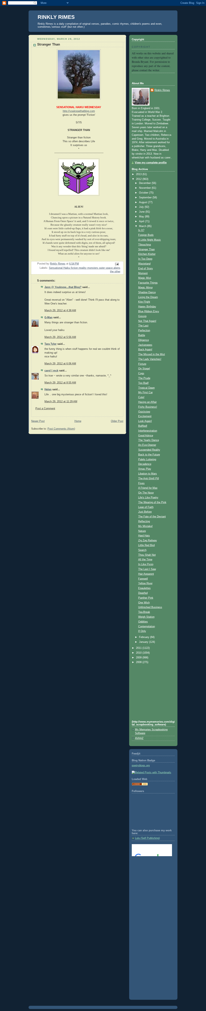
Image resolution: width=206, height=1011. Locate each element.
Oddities (143, 621)
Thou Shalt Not (147, 555)
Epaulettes (144, 588)
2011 (139, 648)
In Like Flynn (145, 564)
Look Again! (145, 421)
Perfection (144, 330)
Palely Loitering (147, 459)
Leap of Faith (145, 507)
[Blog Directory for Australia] (140, 784)
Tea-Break (144, 612)
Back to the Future (149, 454)
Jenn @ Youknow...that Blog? (62, 287)
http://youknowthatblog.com (79, 111)
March (143, 226)
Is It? (141, 230)
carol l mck (51, 370)
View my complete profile (151, 162)
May (142, 216)
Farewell (143, 578)
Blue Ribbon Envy (148, 311)
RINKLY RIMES (56, 17)
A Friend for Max (148, 488)
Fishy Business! (147, 407)
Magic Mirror (145, 287)
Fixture (142, 364)
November (145, 188)
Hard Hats (144, 535)
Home (77, 421)
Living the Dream (148, 297)
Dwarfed (143, 593)
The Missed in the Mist (151, 354)
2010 (139, 652)
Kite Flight (144, 301)
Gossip (142, 316)
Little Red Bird (146, 545)
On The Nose (146, 492)
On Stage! (144, 368)
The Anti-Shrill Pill (148, 478)
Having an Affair (147, 402)
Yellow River (145, 583)
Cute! (141, 397)
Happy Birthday (147, 306)
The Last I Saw (147, 569)
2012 (139, 179)
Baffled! (142, 426)
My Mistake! (145, 526)
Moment (143, 273)
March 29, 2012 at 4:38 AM (60, 310)
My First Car (145, 392)
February (144, 637)
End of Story (145, 268)
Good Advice (145, 435)
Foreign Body (146, 235)
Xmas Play (144, 468)
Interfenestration (147, 430)
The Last (143, 325)
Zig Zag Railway (147, 540)
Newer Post (38, 421)
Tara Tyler (50, 344)
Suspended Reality (149, 449)
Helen (48, 389)
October (144, 192)
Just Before (145, 511)
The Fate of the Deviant (152, 516)
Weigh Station (146, 617)
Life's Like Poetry (148, 497)
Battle (141, 335)
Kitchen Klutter (147, 254)
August (143, 202)
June (142, 211)
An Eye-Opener (147, 445)
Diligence (143, 340)
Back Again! (145, 349)
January (144, 642)
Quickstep (144, 411)
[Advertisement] (150, 876)
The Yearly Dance (148, 440)
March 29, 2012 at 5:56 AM (60, 337)
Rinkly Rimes (162, 90)
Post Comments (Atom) (61, 428)
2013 (139, 174)
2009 (139, 657)
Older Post (117, 421)
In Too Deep (145, 259)
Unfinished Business (150, 607)
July (142, 207)
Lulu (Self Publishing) (147, 838)
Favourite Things (148, 282)
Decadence (144, 464)
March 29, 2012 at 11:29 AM (60, 401)
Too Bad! (143, 383)
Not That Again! (147, 321)
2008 (139, 662)
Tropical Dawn (146, 387)
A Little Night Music (149, 239)
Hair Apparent (146, 574)
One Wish (144, 602)
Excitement (144, 416)
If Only (142, 631)
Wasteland (144, 263)
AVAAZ (139, 738)
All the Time (145, 559)
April (142, 221)
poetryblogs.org (141, 765)
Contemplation (146, 626)
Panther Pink (145, 597)
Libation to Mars (147, 473)
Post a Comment (45, 408)
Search (142, 550)
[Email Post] (116, 263)
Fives (141, 483)
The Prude (144, 378)
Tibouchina (144, 244)
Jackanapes (145, 345)
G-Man (48, 317)
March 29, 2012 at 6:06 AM (60, 363)
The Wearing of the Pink (152, 502)
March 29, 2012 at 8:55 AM (60, 382)
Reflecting (144, 521)
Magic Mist (144, 278)
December (145, 183)
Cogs (141, 373)
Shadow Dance (147, 292)
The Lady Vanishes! (149, 359)
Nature (142, 531)
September (145, 197)
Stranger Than (146, 249)
